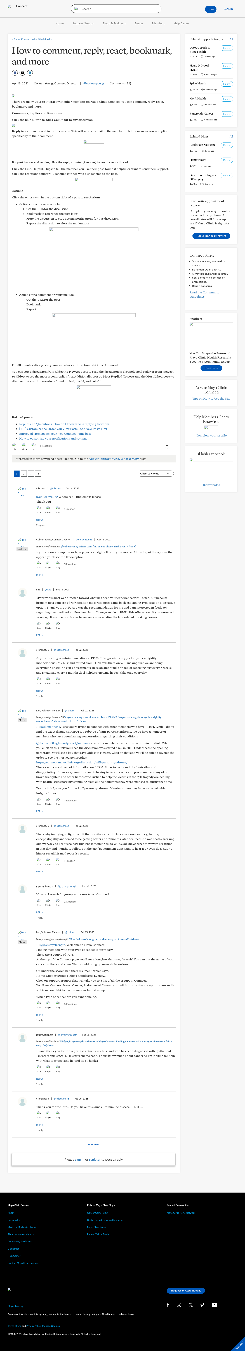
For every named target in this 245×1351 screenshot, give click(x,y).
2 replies (40, 525)
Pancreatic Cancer (201, 113)
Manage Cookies (51, 1325)
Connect (21, 6)
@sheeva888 (45, 743)
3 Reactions (70, 564)
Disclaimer (13, 1248)
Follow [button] (226, 48)
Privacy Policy (33, 1325)
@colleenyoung (93, 83)
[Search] (75, 8)
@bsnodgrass (64, 743)
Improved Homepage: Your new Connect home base (55, 433)
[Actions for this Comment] (173, 510)
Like (14, 449)
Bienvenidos (211, 485)
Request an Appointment (186, 1290)
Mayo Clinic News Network (181, 1212)
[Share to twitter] (22, 73)
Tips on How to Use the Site (211, 398)
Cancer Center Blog (97, 1212)
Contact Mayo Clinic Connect (23, 1263)
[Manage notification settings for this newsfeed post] (166, 447)
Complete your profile (211, 435)
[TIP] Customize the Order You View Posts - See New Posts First (63, 429)
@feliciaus (55, 488)
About (11, 1212)
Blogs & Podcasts (114, 23)
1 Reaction (69, 508)
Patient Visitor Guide (98, 1234)
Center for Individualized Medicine (105, 1220)
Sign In (228, 9)
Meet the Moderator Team (22, 1227)
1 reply (39, 696)
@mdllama (82, 743)
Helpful (24, 449)
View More (93, 1144)
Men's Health (198, 98)
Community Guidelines (20, 1241)
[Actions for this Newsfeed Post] (173, 447)
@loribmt (70, 710)
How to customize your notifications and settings (53, 438)
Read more (211, 368)
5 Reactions (46, 445)
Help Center (182, 23)
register (95, 1159)
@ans (48, 589)
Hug (34, 449)
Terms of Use (14, 1325)
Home (59, 23)
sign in (79, 1159)
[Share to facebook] (15, 73)
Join (211, 9)
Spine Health (198, 83)
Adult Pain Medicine (203, 144)
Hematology (198, 160)
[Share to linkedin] (30, 73)
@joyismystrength (67, 886)
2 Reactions (70, 901)
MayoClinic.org (15, 1306)
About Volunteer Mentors (21, 1234)
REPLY (39, 519)
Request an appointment (211, 235)
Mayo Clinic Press (96, 1227)
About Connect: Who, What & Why (32, 39)
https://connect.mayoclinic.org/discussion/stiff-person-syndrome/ (82, 762)
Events (139, 23)
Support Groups (83, 23)
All (231, 39)
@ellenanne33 (61, 649)
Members (158, 23)
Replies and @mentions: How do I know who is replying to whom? (64, 424)
